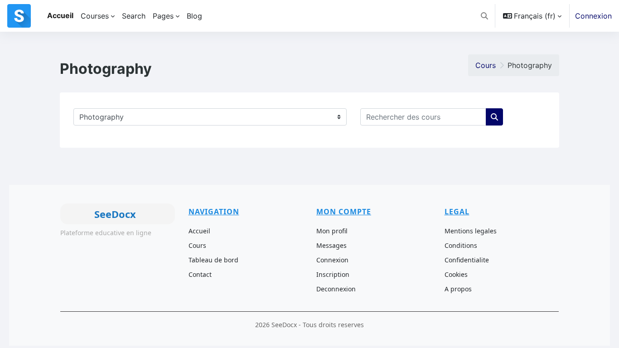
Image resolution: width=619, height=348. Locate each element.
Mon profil (332, 231)
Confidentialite (467, 260)
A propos (458, 289)
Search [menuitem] (133, 15)
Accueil (199, 231)
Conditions (461, 245)
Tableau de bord (213, 260)
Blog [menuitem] (194, 15)
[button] (484, 16)
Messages (331, 245)
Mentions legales (471, 231)
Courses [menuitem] (95, 15)
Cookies (456, 274)
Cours (485, 65)
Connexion (593, 15)
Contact (200, 274)
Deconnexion (336, 289)
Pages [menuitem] (163, 15)
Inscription (332, 274)
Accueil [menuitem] (60, 15)
